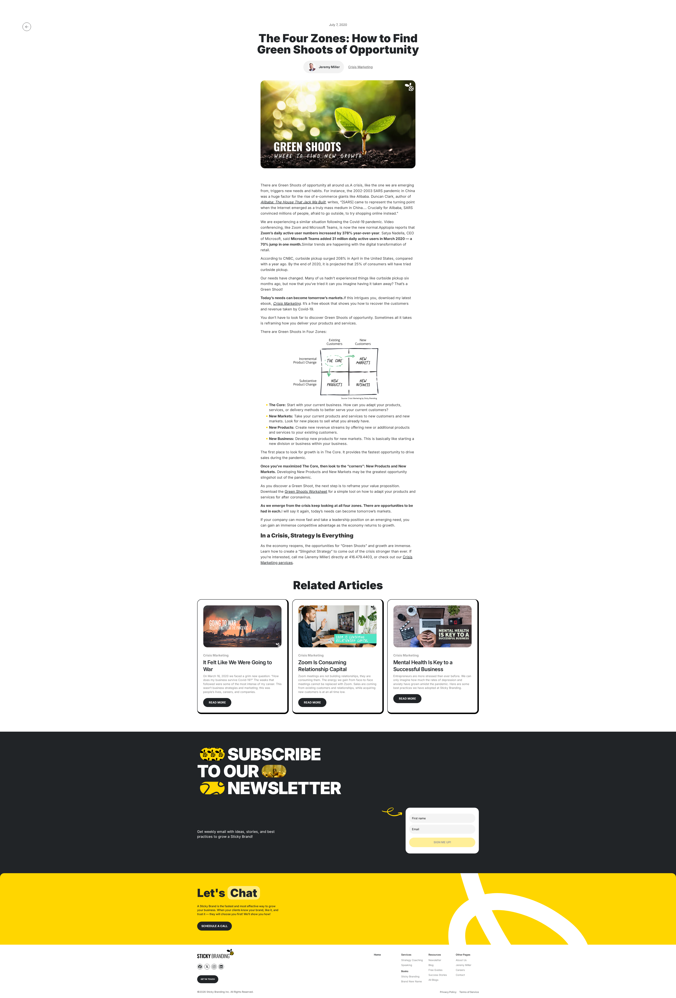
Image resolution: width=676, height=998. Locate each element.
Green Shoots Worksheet (306, 491)
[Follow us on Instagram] (214, 966)
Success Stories (437, 974)
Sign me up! (442, 842)
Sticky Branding (410, 976)
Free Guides (435, 969)
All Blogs (433, 979)
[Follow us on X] (207, 966)
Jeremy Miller (463, 964)
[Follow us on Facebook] (200, 966)
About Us (461, 960)
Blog (431, 964)
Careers (460, 969)
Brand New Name (411, 981)
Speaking (406, 964)
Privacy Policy (448, 991)
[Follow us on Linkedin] (221, 966)
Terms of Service (469, 991)
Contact (460, 974)
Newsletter (434, 960)
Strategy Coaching (412, 960)
